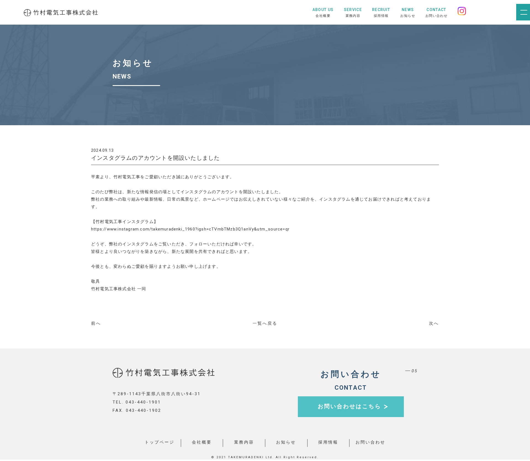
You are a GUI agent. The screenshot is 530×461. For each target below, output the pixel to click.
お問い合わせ (370, 442)
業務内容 (244, 442)
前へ (96, 323)
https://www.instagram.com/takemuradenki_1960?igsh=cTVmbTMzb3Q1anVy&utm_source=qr (190, 229)
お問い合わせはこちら (349, 406)
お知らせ (286, 442)
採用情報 (328, 442)
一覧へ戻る (265, 323)
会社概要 (202, 442)
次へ (434, 323)
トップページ (159, 442)
